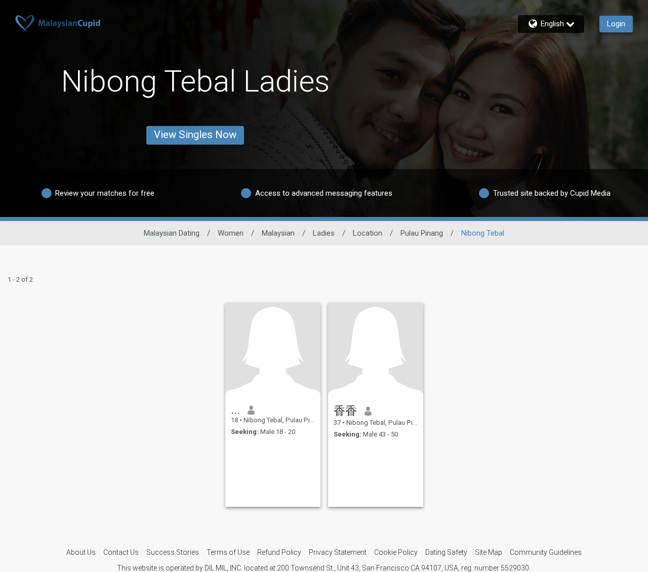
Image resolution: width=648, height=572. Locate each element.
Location (367, 233)
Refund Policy (279, 552)
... (235, 409)
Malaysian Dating (171, 233)
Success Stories (172, 552)
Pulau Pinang (421, 233)
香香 (345, 410)
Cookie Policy (396, 552)
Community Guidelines (546, 552)
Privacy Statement (338, 552)
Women (231, 233)
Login (616, 23)
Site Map (488, 552)
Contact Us (121, 552)
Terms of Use (228, 552)
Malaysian (278, 233)
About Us (81, 552)
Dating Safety (446, 552)
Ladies (324, 233)
